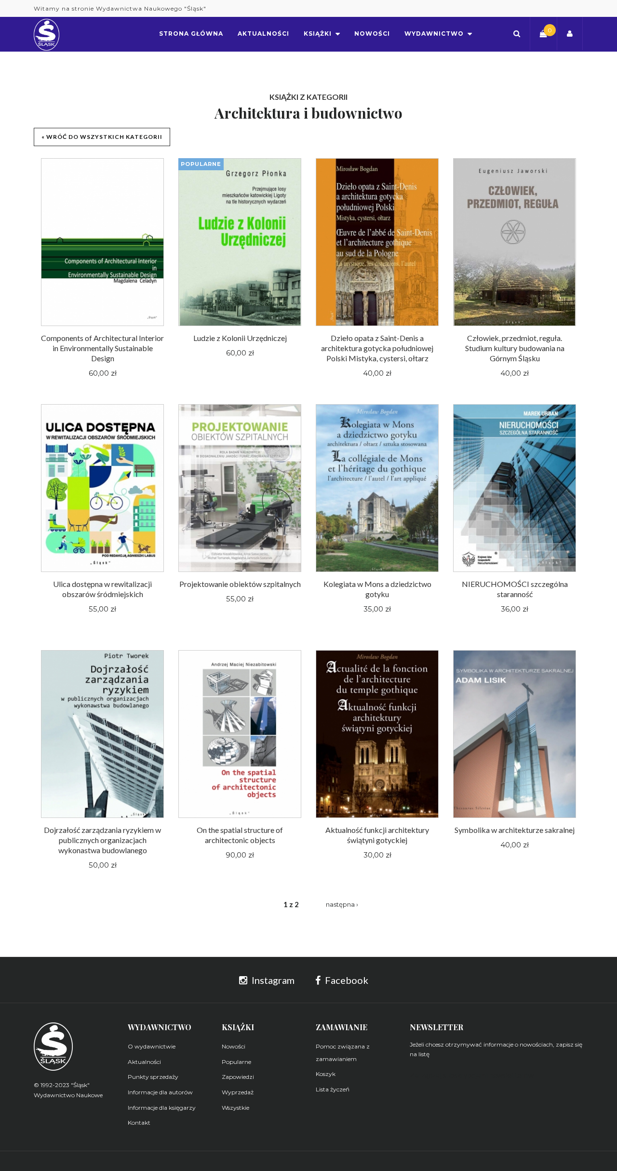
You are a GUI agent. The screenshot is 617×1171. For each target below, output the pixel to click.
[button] (517, 33)
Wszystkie (235, 1107)
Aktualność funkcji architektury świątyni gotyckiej (377, 834)
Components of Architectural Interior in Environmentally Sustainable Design (102, 348)
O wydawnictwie (151, 1046)
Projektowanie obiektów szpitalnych (240, 583)
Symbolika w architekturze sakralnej (515, 829)
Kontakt (139, 1122)
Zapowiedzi (238, 1076)
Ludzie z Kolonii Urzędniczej (240, 337)
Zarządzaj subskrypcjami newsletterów (472, 1075)
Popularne (236, 1061)
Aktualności (144, 1061)
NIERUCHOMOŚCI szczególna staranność (515, 589)
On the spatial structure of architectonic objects (240, 834)
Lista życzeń (332, 1089)
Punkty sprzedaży (153, 1076)
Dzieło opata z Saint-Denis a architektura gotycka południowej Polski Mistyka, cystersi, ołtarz (377, 348)
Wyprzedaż (238, 1092)
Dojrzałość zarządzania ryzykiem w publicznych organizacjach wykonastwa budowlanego (102, 840)
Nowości (233, 1046)
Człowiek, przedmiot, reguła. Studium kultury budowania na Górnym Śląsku (514, 348)
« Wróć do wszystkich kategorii (101, 136)
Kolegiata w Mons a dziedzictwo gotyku (377, 589)
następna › (342, 904)
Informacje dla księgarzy (162, 1107)
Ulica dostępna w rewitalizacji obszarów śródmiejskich (102, 589)
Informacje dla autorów (160, 1092)
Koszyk (325, 1073)
